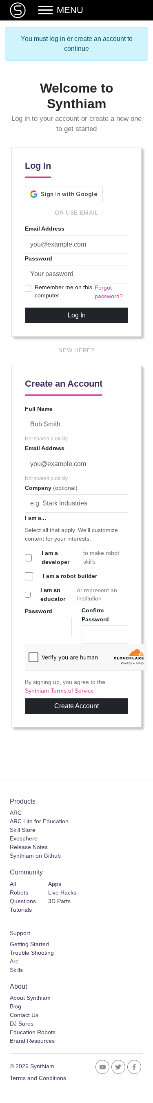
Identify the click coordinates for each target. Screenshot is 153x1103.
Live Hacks (62, 892)
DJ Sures (21, 1023)
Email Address (44, 228)
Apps (54, 884)
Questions (23, 901)
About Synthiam (30, 997)
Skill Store (22, 830)
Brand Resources (32, 1040)
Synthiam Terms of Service (59, 691)
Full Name (39, 408)
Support (20, 933)
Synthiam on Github (35, 855)
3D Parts (59, 901)
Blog (15, 1006)
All (13, 884)
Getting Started (29, 944)
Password (38, 258)
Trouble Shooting (32, 952)
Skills (16, 970)
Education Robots (32, 1032)
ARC (16, 812)
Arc (14, 961)
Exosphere (24, 838)
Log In (77, 315)
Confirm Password (95, 615)
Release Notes (29, 847)
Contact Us (24, 1015)
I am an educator (52, 594)
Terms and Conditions (38, 1078)
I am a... (35, 517)
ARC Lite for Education (39, 821)
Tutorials (21, 909)
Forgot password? (109, 292)
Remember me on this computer (63, 291)
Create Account (76, 705)
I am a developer (55, 557)
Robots (19, 892)
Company (51, 488)
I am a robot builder (70, 576)
